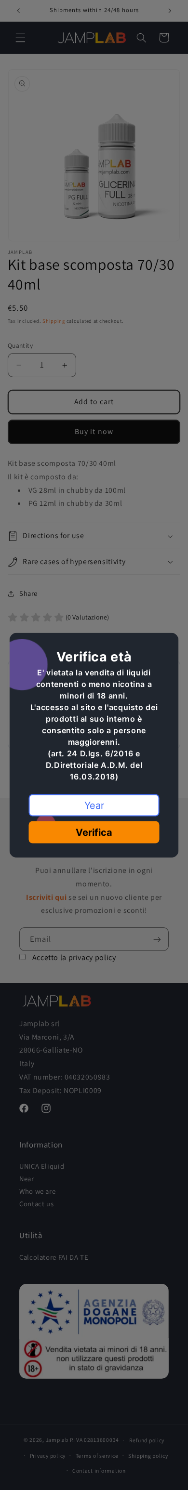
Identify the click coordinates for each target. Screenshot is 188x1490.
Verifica (94, 832)
